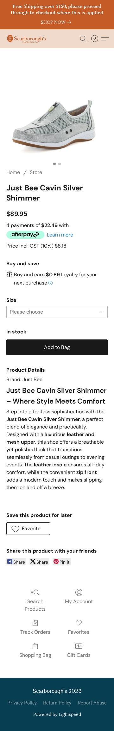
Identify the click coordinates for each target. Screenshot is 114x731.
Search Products (35, 605)
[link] (57, 22)
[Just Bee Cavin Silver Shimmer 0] (57, 116)
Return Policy (57, 703)
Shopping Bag (35, 655)
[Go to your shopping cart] (96, 39)
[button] (27, 38)
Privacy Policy (22, 703)
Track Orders (35, 632)
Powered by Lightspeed (57, 714)
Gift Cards (79, 655)
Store (36, 172)
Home (13, 172)
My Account (79, 601)
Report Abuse (92, 703)
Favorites (78, 632)
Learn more (60, 234)
